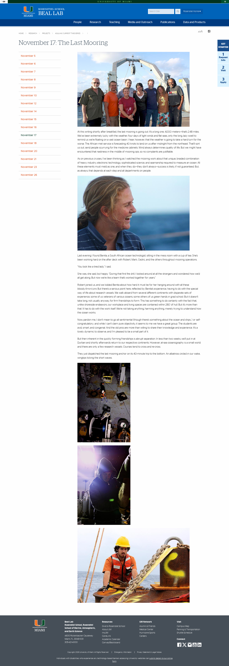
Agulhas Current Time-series (68, 33)
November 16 (29, 127)
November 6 (28, 63)
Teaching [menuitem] (114, 22)
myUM (105, 633)
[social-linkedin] (199, 645)
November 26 (29, 175)
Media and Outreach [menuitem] (140, 22)
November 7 (28, 71)
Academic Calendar (111, 639)
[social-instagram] (190, 645)
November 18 (29, 143)
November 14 (29, 111)
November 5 (28, 56)
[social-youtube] (195, 645)
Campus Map (183, 626)
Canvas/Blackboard (111, 643)
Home (21, 33)
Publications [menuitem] (167, 22)
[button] (222, 657)
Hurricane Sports (147, 633)
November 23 (29, 167)
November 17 (28, 135)
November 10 (29, 95)
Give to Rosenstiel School (113, 626)
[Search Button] (177, 11)
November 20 (29, 151)
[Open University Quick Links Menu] (225, 1)
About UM (106, 629)
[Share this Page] (207, 31)
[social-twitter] (184, 644)
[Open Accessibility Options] (4, 1)
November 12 (28, 103)
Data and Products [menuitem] (194, 22)
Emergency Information (122, 652)
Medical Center (146, 629)
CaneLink (106, 636)
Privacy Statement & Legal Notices (149, 652)
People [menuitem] (78, 22)
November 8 (28, 79)
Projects (46, 33)
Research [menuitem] (95, 22)
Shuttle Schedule (184, 633)
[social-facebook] (179, 645)
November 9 (28, 87)
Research (33, 33)
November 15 (28, 119)
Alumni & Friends (147, 626)
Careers (143, 636)
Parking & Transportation (188, 629)
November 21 (28, 159)
